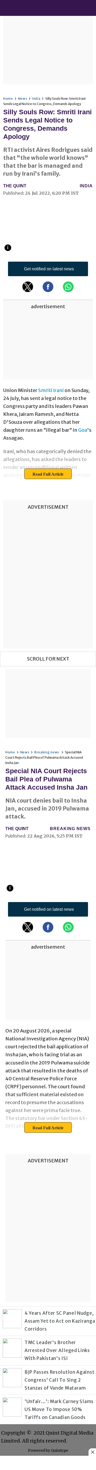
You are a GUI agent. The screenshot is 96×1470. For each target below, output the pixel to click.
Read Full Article (48, 474)
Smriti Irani (51, 390)
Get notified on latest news (49, 269)
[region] (48, 49)
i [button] (8, 247)
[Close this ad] (92, 1452)
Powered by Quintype (48, 1450)
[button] (27, 286)
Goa (82, 430)
